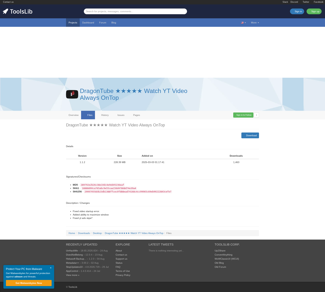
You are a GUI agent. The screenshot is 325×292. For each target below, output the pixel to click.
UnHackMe (72, 250)
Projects (73, 22)
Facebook (318, 2)
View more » (72, 275)
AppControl (72, 271)
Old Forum (220, 267)
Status (119, 262)
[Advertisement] (162, 52)
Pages (136, 115)
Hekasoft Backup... (76, 258)
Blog (113, 22)
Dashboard (88, 22)
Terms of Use (123, 271)
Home (72, 233)
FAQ (118, 267)
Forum (102, 22)
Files (89, 115)
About (119, 250)
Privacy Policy (123, 275)
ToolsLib (72, 287)
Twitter (305, 2)
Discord (294, 2)
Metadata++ (72, 262)
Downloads (84, 233)
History (105, 115)
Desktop (97, 233)
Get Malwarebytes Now (29, 283)
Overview (74, 115)
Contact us (8, 2)
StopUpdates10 (74, 267)
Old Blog (219, 262)
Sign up (315, 11)
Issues (120, 115)
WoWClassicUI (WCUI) (227, 258)
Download (251, 135)
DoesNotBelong (74, 254)
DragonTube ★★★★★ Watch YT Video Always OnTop (133, 94)
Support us (121, 258)
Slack (285, 2)
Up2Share (220, 250)
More (254, 22)
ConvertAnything (223, 254)
